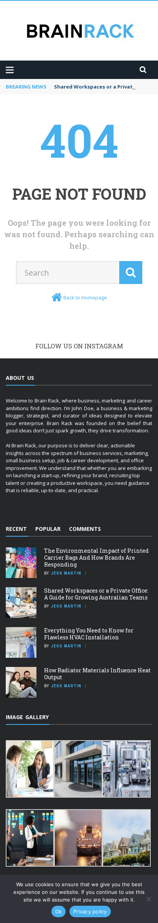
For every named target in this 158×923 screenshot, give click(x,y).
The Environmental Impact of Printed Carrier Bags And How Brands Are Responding (96, 557)
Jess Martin (66, 573)
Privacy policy (90, 911)
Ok (58, 911)
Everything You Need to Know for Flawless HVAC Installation (88, 634)
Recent (16, 528)
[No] (148, 899)
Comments (85, 528)
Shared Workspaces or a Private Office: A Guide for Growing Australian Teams (96, 594)
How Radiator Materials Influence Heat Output (97, 674)
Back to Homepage (85, 297)
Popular (48, 528)
